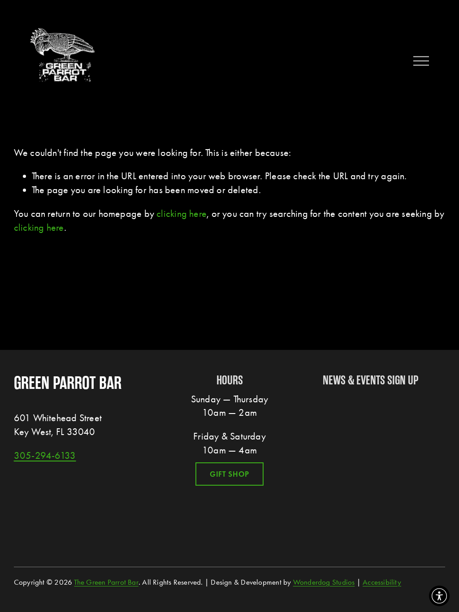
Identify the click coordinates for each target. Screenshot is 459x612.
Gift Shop (230, 474)
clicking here (181, 214)
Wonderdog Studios (324, 582)
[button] (439, 596)
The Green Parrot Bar (106, 582)
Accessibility (382, 582)
